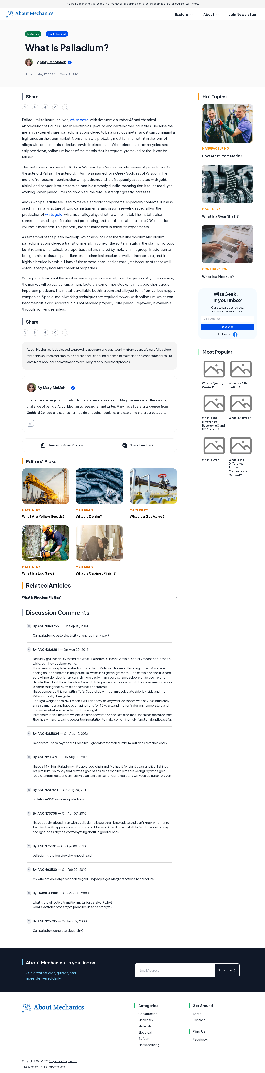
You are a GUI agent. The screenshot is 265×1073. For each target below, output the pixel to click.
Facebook (200, 1039)
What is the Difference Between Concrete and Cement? (238, 467)
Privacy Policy (30, 1066)
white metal (79, 119)
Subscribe (228, 326)
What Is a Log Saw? (38, 573)
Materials (84, 510)
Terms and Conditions (53, 1066)
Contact (199, 1020)
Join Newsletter (242, 14)
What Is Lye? (210, 459)
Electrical (145, 1032)
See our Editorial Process (66, 445)
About (197, 1014)
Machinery (31, 510)
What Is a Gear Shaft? (220, 216)
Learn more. (192, 3)
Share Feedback (142, 445)
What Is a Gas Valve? (147, 516)
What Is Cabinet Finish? (96, 573)
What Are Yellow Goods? (43, 516)
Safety (143, 1039)
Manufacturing (215, 148)
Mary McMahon (53, 62)
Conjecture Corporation (63, 1061)
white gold (53, 214)
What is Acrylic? (240, 417)
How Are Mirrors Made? (222, 156)
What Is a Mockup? (218, 276)
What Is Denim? (89, 516)
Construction (214, 269)
